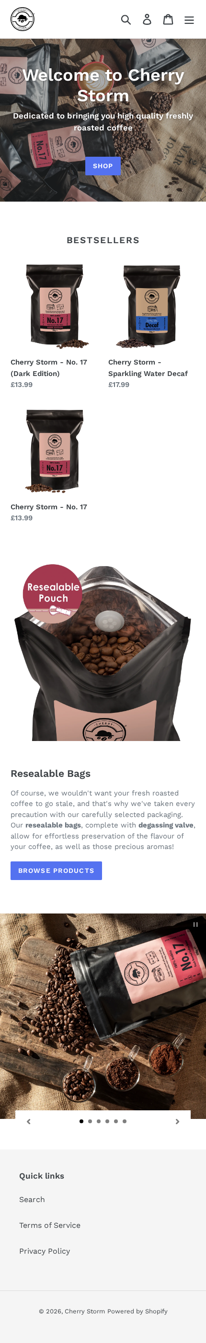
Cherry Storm (85, 1311)
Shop (103, 166)
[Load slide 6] (125, 1121)
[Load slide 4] (107, 1121)
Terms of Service (49, 1225)
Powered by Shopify (137, 1311)
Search (32, 1199)
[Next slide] (177, 1120)
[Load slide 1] (82, 1121)
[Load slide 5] (116, 1121)
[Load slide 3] (99, 1121)
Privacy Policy (44, 1251)
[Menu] (189, 19)
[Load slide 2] (90, 1121)
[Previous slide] (28, 1120)
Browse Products (56, 870)
